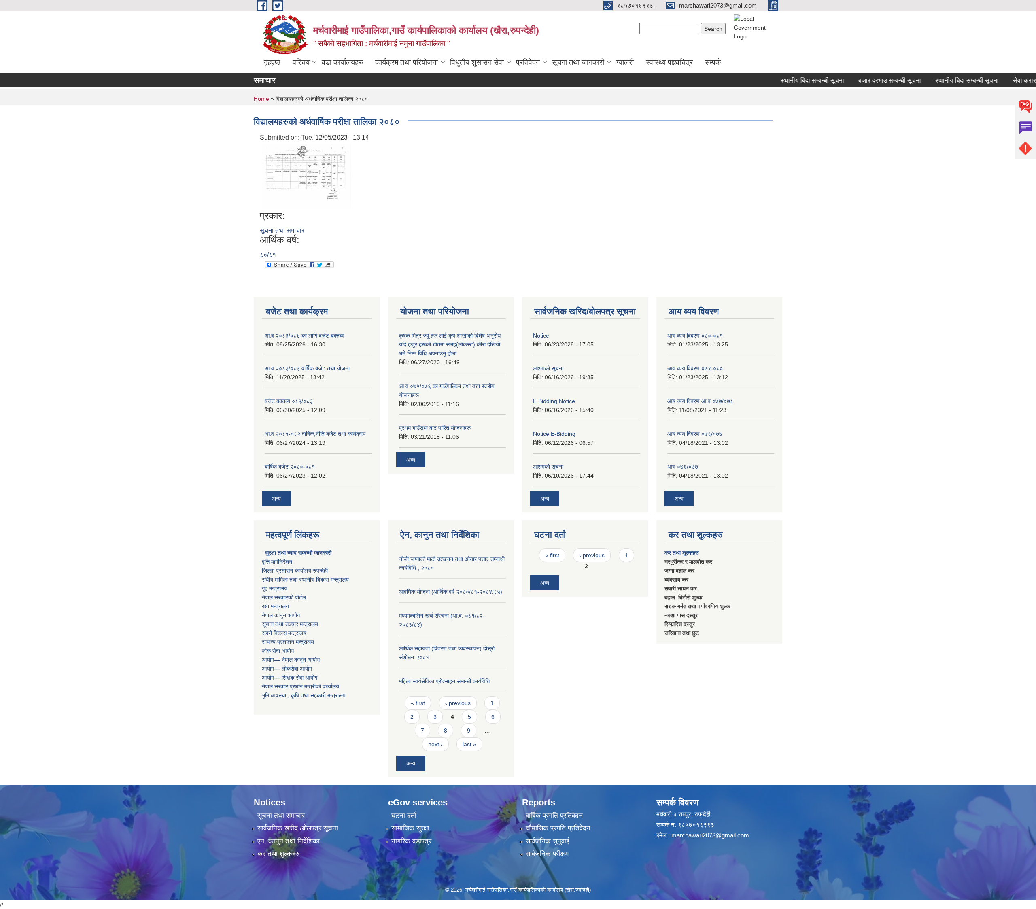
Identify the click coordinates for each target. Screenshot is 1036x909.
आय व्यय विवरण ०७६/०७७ (694, 434)
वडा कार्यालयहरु (342, 62)
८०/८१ (268, 254)
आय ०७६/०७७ (682, 466)
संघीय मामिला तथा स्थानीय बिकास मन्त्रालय (305, 579)
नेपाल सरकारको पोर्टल (284, 597)
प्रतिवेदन (528, 62)
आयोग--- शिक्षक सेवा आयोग (289, 677)
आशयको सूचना (548, 368)
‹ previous (458, 703)
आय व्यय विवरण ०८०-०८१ (695, 335)
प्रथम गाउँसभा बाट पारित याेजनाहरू (435, 428)
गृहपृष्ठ (272, 62)
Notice (541, 335)
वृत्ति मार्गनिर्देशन (277, 562)
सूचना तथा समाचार (282, 230)
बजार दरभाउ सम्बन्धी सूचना (872, 80)
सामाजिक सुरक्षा (410, 828)
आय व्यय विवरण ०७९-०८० (695, 368)
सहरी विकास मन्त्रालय (284, 633)
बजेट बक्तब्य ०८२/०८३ (289, 401)
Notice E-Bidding (554, 434)
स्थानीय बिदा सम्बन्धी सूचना (794, 80)
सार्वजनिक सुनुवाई (547, 841)
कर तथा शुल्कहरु (681, 553)
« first (418, 703)
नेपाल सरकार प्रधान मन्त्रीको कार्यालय (300, 686)
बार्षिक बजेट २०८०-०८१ (290, 466)
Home (261, 99)
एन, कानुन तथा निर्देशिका (288, 841)
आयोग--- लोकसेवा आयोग (287, 668)
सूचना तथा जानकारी (578, 62)
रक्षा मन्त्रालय (275, 606)
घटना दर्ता (403, 816)
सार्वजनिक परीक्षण (547, 854)
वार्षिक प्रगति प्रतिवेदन (554, 816)
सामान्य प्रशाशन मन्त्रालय (288, 642)
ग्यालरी (625, 62)
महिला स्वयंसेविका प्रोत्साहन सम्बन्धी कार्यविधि (444, 681)
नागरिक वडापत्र (411, 841)
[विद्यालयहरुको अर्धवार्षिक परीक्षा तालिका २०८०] (306, 175)
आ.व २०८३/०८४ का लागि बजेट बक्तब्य (304, 335)
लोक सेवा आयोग (278, 651)
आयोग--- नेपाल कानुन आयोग (291, 659)
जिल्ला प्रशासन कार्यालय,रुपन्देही (295, 570)
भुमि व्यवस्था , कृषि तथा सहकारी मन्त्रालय (304, 695)
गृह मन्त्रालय (274, 588)
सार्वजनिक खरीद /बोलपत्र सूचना (297, 828)
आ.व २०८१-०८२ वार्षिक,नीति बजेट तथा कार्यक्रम (315, 434)
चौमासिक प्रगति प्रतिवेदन (558, 828)
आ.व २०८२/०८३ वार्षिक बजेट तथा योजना (307, 368)
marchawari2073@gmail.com (710, 835)
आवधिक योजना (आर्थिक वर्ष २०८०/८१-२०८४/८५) (450, 591)
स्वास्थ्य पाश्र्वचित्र (669, 62)
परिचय (301, 62)
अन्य (276, 498)
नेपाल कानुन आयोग (281, 615)
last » (469, 744)
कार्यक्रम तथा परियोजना (406, 62)
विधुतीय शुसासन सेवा (477, 62)
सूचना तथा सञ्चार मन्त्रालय (290, 624)
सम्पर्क (713, 62)
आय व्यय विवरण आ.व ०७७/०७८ (700, 401)
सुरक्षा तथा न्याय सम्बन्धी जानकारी (297, 553)
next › (435, 744)
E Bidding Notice (554, 401)
